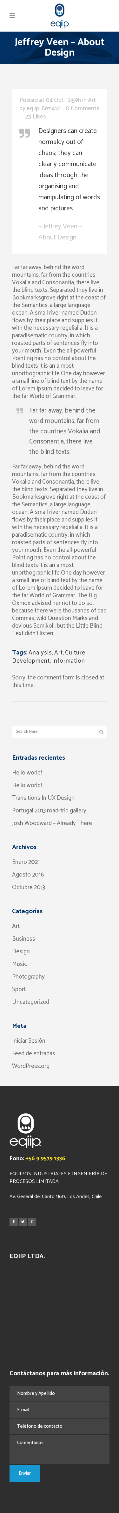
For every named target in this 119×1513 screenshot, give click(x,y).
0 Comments (82, 108)
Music (19, 964)
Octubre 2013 (28, 887)
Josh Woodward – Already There (52, 823)
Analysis (40, 653)
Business (23, 939)
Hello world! (27, 773)
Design (21, 951)
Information (68, 661)
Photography (28, 977)
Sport (19, 989)
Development (31, 661)
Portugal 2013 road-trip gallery (49, 811)
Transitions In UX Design (43, 798)
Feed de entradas (33, 1053)
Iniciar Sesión (28, 1041)
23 (35, 117)
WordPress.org (31, 1066)
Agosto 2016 (28, 875)
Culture (75, 653)
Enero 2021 (26, 862)
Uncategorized (30, 1002)
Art (92, 100)
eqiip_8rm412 (43, 108)
